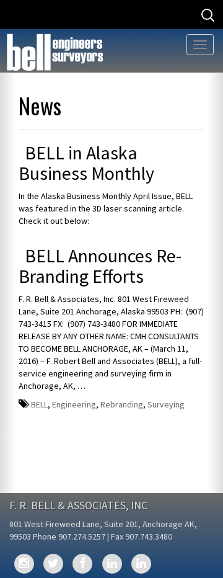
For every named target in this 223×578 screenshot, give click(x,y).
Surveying (166, 404)
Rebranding (121, 404)
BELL (39, 404)
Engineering (74, 404)
